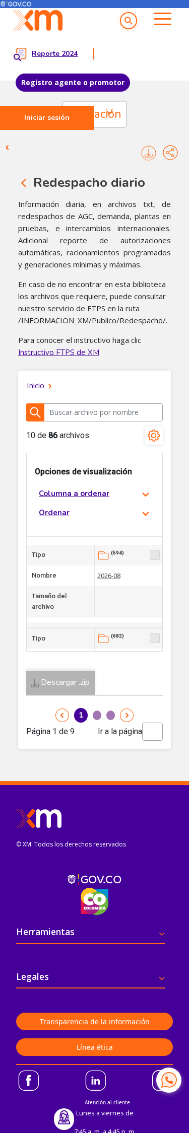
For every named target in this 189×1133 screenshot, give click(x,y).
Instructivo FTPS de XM (58, 352)
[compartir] (170, 152)
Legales (32, 976)
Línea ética (95, 1047)
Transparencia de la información (95, 1021)
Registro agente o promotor (72, 82)
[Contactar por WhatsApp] (168, 1080)
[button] (128, 20)
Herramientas (45, 932)
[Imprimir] (148, 153)
